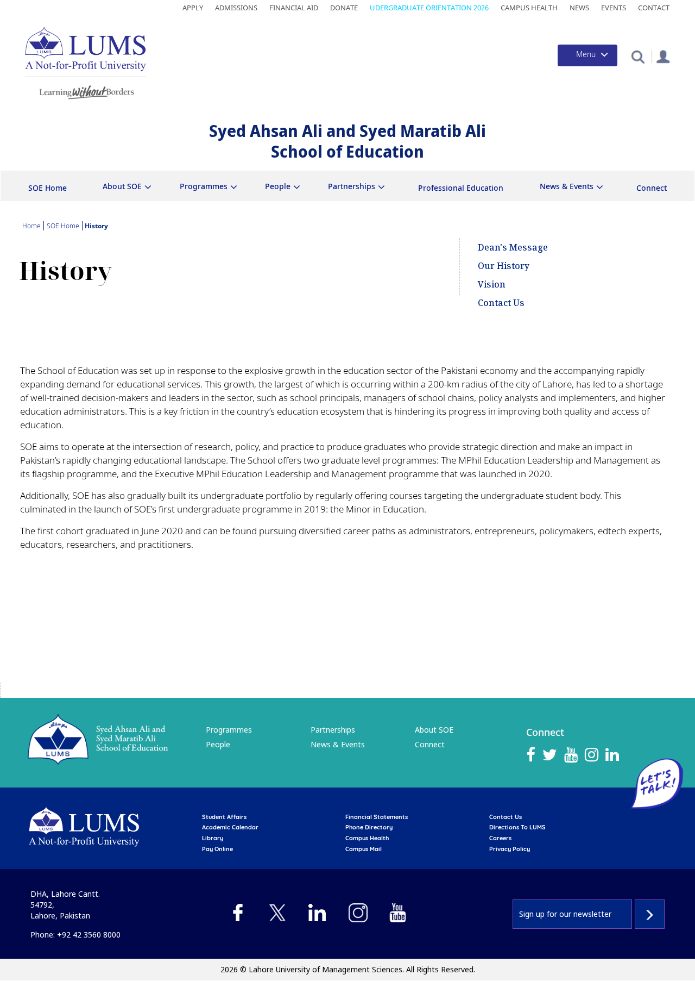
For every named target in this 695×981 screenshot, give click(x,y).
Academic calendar (230, 827)
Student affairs (224, 817)
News (579, 8)
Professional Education (460, 188)
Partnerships (333, 729)
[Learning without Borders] (85, 90)
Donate (344, 8)
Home (31, 225)
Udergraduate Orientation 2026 (429, 8)
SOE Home (47, 188)
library (212, 838)
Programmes (229, 729)
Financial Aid (293, 8)
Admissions (236, 8)
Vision (492, 284)
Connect (651, 188)
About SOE (434, 729)
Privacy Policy (509, 849)
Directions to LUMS (517, 827)
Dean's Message (513, 247)
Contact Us (501, 303)
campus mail (363, 849)
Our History (503, 266)
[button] (637, 56)
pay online (217, 849)
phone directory (369, 827)
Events (613, 8)
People (218, 744)
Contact (653, 8)
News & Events (338, 744)
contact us (505, 817)
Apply (192, 8)
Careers (500, 838)
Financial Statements (376, 817)
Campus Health (529, 8)
